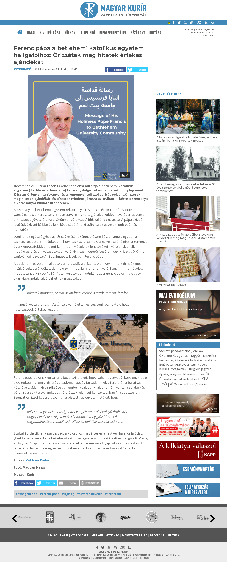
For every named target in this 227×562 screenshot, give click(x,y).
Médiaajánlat (99, 557)
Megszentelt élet (112, 32)
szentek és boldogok (186, 379)
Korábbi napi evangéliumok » (201, 335)
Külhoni (71, 32)
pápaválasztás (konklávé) (188, 351)
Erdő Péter (166, 365)
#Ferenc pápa (49, 494)
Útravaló (165, 379)
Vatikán (201, 384)
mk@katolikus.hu (143, 554)
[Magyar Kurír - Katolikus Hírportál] (113, 17)
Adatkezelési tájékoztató (136, 557)
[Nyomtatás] (90, 485)
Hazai (31, 32)
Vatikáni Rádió (37, 460)
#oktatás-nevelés (89, 494)
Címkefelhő (167, 344)
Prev (14, 518)
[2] (81, 180)
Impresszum (84, 557)
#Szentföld (113, 494)
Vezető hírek (169, 93)
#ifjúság (68, 494)
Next (212, 518)
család (204, 373)
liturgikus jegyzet (199, 369)
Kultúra (155, 32)
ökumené (167, 355)
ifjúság (163, 374)
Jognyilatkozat (115, 557)
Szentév (164, 351)
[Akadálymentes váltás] (169, 23)
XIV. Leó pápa (50, 32)
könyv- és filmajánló (183, 374)
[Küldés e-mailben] (68, 485)
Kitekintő (88, 32)
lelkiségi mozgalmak (172, 369)
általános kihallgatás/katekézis (195, 360)
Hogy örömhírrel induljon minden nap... (181, 301)
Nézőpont (138, 32)
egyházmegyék (189, 355)
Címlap (52, 535)
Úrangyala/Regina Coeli (190, 365)
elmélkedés (187, 384)
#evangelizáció (26, 494)
